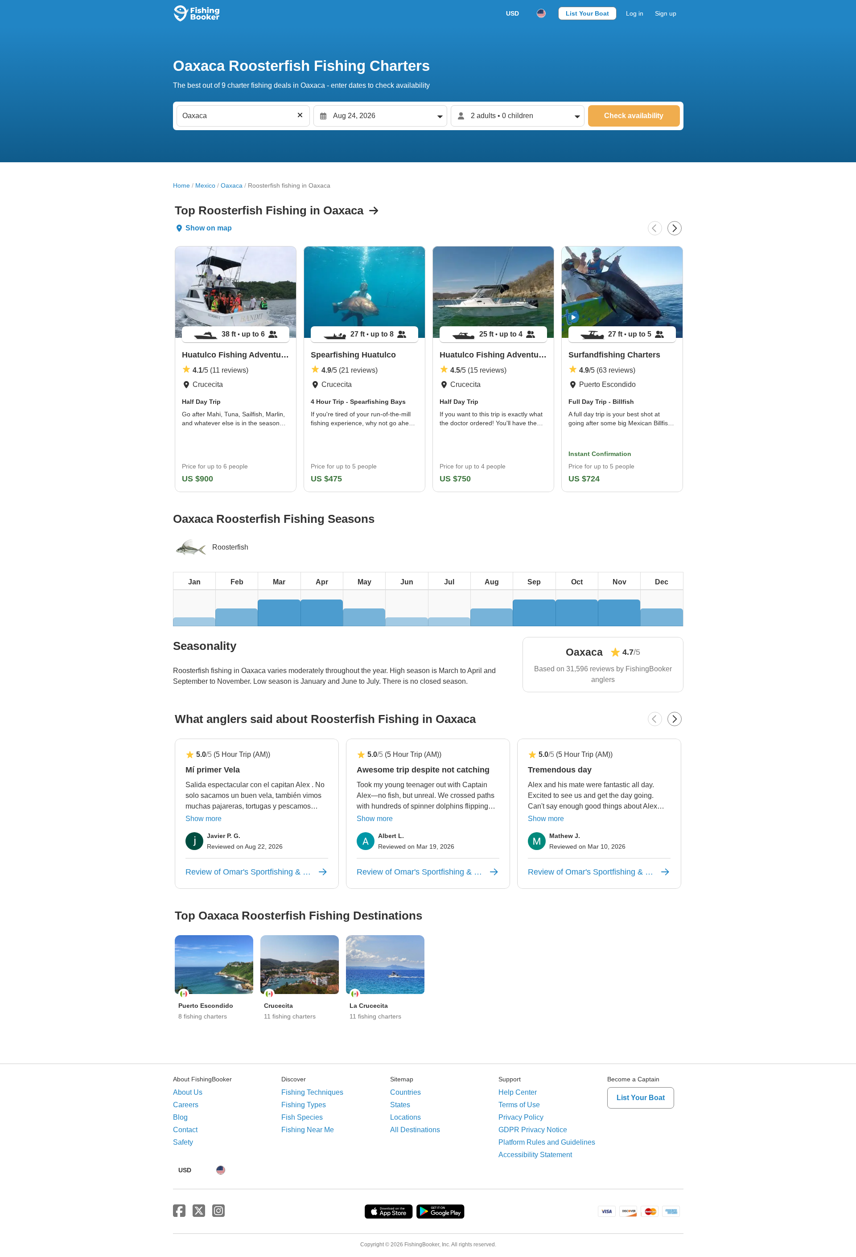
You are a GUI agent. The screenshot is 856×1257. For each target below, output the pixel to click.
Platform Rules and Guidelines (546, 1142)
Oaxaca (232, 185)
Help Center (517, 1092)
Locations (405, 1117)
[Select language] (541, 13)
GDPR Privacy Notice (532, 1130)
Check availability (633, 115)
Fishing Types (303, 1105)
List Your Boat (587, 13)
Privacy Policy (520, 1117)
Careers (185, 1105)
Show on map (208, 228)
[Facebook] (179, 1211)
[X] (199, 1211)
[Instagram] (218, 1211)
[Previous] (655, 228)
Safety (183, 1142)
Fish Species (302, 1117)
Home (181, 185)
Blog (180, 1117)
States (400, 1105)
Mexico (205, 185)
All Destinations (415, 1130)
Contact (185, 1130)
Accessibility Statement (535, 1154)
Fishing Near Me (307, 1130)
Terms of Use (519, 1105)
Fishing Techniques (312, 1092)
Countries (405, 1092)
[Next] (674, 228)
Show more (203, 818)
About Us (187, 1092)
